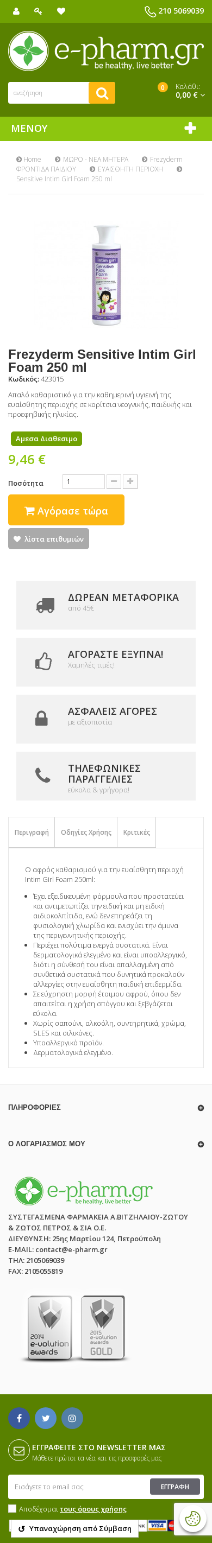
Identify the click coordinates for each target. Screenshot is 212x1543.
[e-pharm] (106, 51)
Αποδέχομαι (73, 1509)
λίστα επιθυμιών (54, 539)
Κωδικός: (23, 379)
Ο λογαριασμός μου (46, 1144)
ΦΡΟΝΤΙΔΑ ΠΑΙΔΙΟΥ (46, 169)
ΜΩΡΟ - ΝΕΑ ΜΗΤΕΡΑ (95, 159)
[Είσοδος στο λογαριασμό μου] (38, 11)
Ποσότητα (25, 483)
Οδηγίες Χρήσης (86, 832)
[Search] (102, 93)
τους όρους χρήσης (93, 1509)
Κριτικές (136, 832)
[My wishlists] (61, 11)
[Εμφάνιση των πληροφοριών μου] (16, 11)
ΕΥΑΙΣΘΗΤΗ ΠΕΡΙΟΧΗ (130, 169)
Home (31, 159)
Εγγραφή (175, 1486)
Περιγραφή (32, 832)
